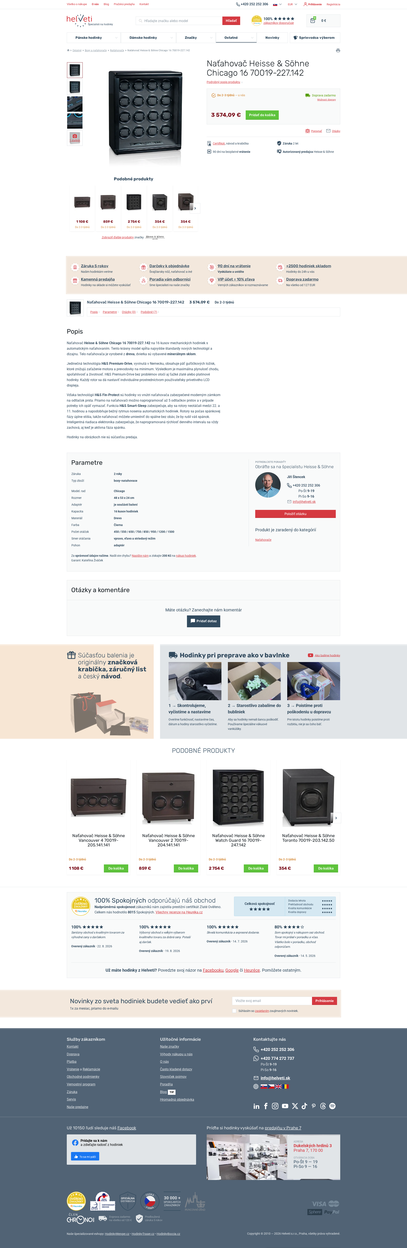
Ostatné (76, 50)
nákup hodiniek (186, 555)
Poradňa (166, 1084)
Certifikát (219, 143)
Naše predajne (77, 1107)
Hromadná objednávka (177, 1100)
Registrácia (333, 4)
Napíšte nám (140, 555)
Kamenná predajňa (98, 279)
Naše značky (169, 1047)
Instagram (276, 1106)
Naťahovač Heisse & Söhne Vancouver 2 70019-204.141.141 (168, 840)
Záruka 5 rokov (94, 266)
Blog (106, 4)
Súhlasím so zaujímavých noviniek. (268, 1011)
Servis (71, 1099)
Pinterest (315, 1106)
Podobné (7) (150, 312)
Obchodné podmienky (83, 1077)
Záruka (72, 1092)
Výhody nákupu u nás (176, 1054)
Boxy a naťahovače (96, 50)
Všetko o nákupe (77, 4)
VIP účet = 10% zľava (236, 279)
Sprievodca (317, 38)
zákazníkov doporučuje (278, 23)
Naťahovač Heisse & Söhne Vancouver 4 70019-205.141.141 (98, 840)
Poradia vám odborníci (170, 279)
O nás (164, 1062)
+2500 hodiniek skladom (308, 266)
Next (195, 208)
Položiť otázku (295, 514)
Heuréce (252, 970)
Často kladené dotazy (176, 1069)
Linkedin (257, 1106)
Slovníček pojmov (173, 1077)
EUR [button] (290, 4)
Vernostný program (81, 1084)
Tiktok (305, 1106)
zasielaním (262, 1011)
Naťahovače (117, 50)
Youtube (286, 1106)
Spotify (333, 1106)
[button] (278, 4)
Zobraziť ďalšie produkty (118, 237)
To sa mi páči (87, 1156)
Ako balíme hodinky (327, 655)
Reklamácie (91, 1069)
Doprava (73, 1054)
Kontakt (144, 4)
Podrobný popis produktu (225, 82)
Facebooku (213, 970)
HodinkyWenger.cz (117, 1233)
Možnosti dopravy (326, 99)
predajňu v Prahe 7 (283, 1127)
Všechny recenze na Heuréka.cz (179, 912)
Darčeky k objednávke (169, 266)
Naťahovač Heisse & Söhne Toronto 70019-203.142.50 (308, 838)
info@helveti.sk (304, 502)
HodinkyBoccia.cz (168, 1233)
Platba (72, 1062)
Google (232, 970)
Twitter (296, 1106)
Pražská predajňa (124, 4)
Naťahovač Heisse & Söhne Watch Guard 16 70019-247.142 (238, 840)
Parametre (111, 312)
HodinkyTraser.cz (143, 1233)
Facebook (267, 1106)
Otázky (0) (130, 312)
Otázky (336, 131)
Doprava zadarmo (302, 279)
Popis (95, 312)
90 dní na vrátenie (234, 266)
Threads (324, 1106)
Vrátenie (73, 1069)
